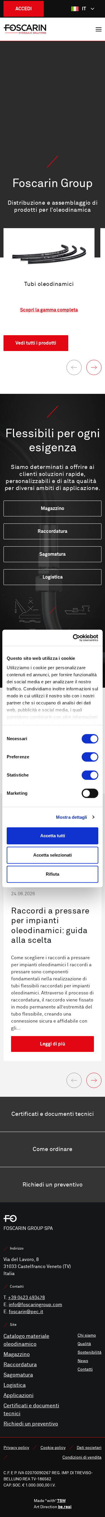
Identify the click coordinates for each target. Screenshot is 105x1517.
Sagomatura (18, 1375)
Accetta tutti (52, 835)
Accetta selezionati (52, 854)
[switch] (90, 757)
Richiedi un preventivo (31, 1424)
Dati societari (89, 1447)
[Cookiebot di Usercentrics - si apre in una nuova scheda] (74, 638)
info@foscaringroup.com (35, 1305)
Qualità (84, 1343)
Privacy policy (16, 1447)
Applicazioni (19, 1395)
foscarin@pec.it (26, 1312)
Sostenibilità (90, 1352)
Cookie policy (53, 1447)
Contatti (85, 1369)
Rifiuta (52, 874)
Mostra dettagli (71, 817)
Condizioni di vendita (82, 1457)
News (83, 1360)
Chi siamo (87, 1335)
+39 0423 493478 (26, 1298)
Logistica (15, 1385)
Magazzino (17, 1354)
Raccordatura (20, 1364)
